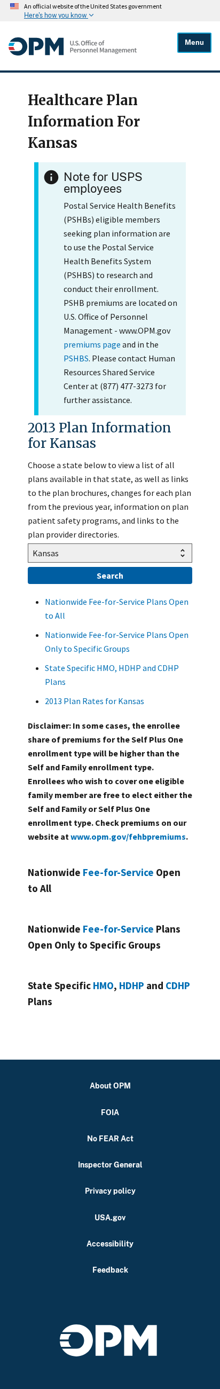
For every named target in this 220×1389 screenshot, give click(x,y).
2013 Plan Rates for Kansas (94, 701)
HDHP (131, 985)
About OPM (110, 1085)
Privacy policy (110, 1190)
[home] (93, 46)
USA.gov (110, 1217)
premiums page (92, 344)
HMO (103, 985)
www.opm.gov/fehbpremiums (128, 836)
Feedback (110, 1269)
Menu (194, 42)
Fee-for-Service (118, 872)
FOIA (110, 1112)
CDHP (178, 985)
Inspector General (110, 1164)
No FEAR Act (110, 1138)
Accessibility (110, 1243)
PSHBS (76, 358)
